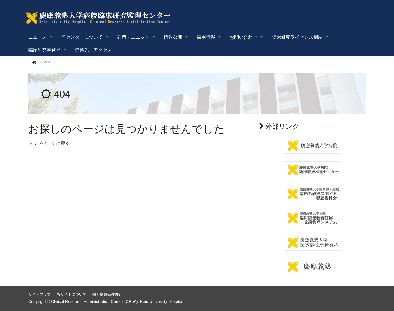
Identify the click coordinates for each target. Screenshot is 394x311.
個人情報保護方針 (107, 294)
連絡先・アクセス (93, 49)
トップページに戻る (49, 143)
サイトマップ (39, 294)
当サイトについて (72, 294)
